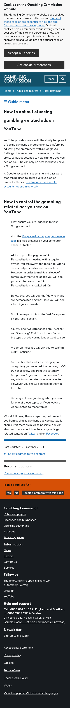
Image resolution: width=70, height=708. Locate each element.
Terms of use (12, 670)
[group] (35, 454)
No (17, 493)
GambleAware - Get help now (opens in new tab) (34, 622)
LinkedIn (9, 591)
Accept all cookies (21, 53)
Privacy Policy (12, 655)
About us (9, 532)
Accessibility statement (18, 648)
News (7, 550)
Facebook (52, 434)
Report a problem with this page (42, 493)
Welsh (8, 686)
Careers (8, 556)
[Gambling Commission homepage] (17, 82)
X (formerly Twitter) (16, 585)
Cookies (9, 663)
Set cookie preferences (34, 65)
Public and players (27, 91)
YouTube (9, 597)
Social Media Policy (16, 678)
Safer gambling (52, 91)
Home (7, 91)
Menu (51, 79)
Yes (8, 493)
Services (9, 568)
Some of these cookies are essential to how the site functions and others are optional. (32, 21)
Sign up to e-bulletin (16, 636)
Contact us (10, 562)
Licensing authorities (16, 526)
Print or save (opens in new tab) (23, 473)
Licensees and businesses (20, 520)
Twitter (31, 434)
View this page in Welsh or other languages (31, 693)
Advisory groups (14, 537)
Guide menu (18, 101)
